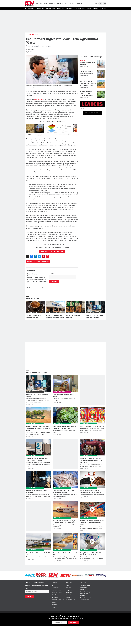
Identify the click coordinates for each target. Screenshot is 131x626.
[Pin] (43, 256)
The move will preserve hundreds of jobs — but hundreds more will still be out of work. (91, 557)
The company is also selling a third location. (38, 557)
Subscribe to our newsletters (52, 251)
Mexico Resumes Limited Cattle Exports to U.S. (36, 491)
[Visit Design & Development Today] (30, 575)
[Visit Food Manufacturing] (41, 575)
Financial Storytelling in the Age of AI (87, 63)
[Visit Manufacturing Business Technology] (101, 575)
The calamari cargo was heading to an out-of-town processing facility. (65, 495)
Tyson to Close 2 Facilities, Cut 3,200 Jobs (38, 554)
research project (39, 99)
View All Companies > (92, 113)
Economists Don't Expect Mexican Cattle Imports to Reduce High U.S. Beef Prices (91, 460)
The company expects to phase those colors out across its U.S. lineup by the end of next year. (38, 464)
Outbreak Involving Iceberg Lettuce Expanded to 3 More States (86, 93)
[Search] (100, 3)
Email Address (53, 274)
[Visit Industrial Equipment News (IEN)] (53, 575)
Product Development (60, 391)
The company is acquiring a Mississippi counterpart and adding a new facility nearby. (65, 557)
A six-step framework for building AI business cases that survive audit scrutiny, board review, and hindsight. (37, 400)
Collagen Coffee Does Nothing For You (33, 316)
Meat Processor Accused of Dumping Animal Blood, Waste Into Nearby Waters (92, 522)
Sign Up (29, 596)
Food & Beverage (32, 34)
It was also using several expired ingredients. (92, 494)
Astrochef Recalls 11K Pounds (74, 316)
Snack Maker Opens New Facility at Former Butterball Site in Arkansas (64, 521)
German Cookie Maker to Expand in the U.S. (65, 554)
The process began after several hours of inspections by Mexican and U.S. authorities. (38, 495)
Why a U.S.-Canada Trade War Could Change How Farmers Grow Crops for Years (88, 83)
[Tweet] (39, 256)
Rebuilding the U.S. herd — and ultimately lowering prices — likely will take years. (91, 465)
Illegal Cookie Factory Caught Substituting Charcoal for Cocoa (90, 491)
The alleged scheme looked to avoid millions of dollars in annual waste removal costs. (92, 527)
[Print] (27, 256)
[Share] (31, 256)
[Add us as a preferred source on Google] (47, 256)
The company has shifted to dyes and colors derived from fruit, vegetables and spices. (92, 429)
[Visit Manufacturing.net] (89, 575)
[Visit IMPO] (65, 575)
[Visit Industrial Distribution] (77, 575)
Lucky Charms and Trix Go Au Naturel (92, 426)
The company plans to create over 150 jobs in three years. (65, 525)
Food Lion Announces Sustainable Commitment (55, 316)
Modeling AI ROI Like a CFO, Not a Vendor (94, 316)
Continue (73, 622)
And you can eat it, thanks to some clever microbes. (64, 399)
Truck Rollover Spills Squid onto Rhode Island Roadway (63, 491)
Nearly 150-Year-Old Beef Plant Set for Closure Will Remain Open (92, 554)
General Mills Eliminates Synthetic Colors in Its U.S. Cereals (37, 459)
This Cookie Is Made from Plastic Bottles (86, 72)
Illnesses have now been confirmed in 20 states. (64, 431)
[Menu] (104, 3)
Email (26, 588)
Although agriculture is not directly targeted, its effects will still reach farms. (38, 433)
